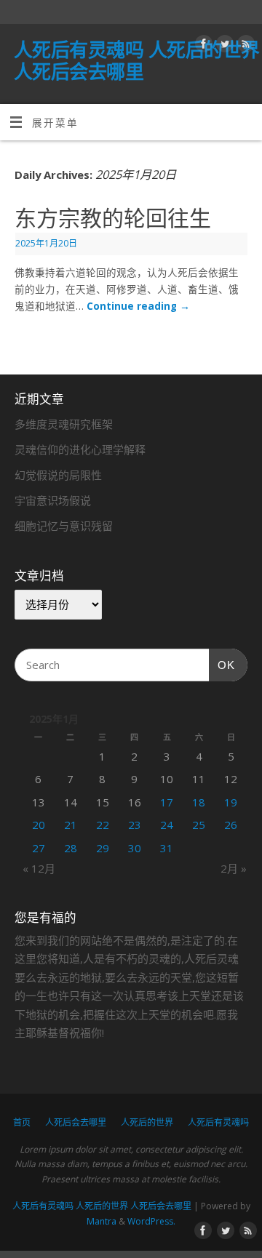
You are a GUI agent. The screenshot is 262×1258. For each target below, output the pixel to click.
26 (230, 824)
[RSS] (244, 46)
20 (38, 824)
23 (134, 824)
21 (70, 824)
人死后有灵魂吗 (218, 1122)
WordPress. (151, 1221)
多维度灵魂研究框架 (64, 424)
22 (102, 824)
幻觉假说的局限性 (58, 475)
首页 (22, 1122)
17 (166, 802)
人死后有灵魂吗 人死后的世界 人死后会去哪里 (137, 60)
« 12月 (39, 868)
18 (198, 802)
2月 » (234, 868)
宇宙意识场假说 (53, 500)
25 (198, 824)
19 (230, 802)
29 (102, 848)
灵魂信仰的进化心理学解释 (80, 449)
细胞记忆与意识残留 (64, 525)
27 (38, 848)
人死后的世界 (147, 1122)
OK (222, 665)
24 (166, 824)
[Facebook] (202, 46)
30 (134, 848)
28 (70, 848)
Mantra (101, 1221)
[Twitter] (223, 46)
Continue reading (138, 306)
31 (166, 848)
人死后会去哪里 (75, 1122)
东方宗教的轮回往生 (113, 218)
